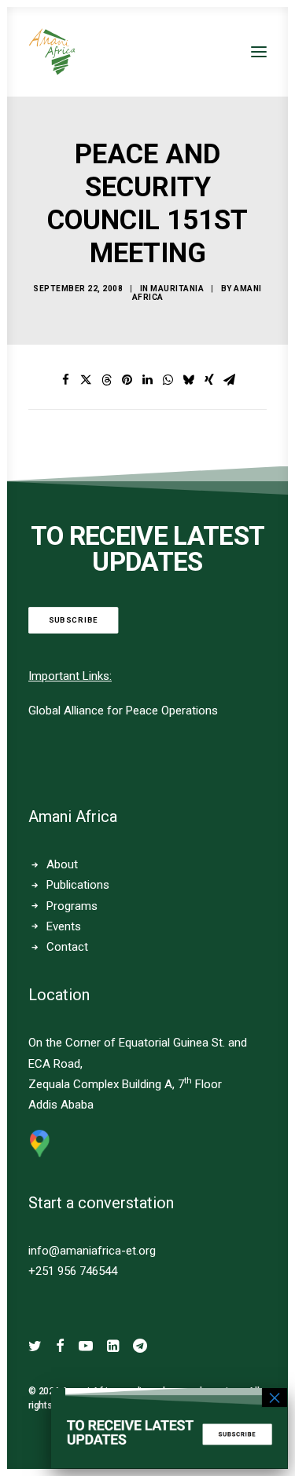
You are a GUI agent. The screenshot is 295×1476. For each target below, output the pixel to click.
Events (63, 926)
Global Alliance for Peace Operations (123, 710)
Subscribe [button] (73, 620)
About (62, 864)
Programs (72, 906)
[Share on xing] (209, 380)
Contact (67, 947)
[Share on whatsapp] (168, 380)
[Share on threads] (107, 380)
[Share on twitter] (86, 380)
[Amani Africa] (52, 51)
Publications (77, 885)
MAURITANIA (177, 288)
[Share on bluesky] (188, 380)
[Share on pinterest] (127, 380)
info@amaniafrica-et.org (92, 1251)
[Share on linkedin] (147, 380)
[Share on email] (229, 380)
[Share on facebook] (66, 380)
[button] (259, 52)
